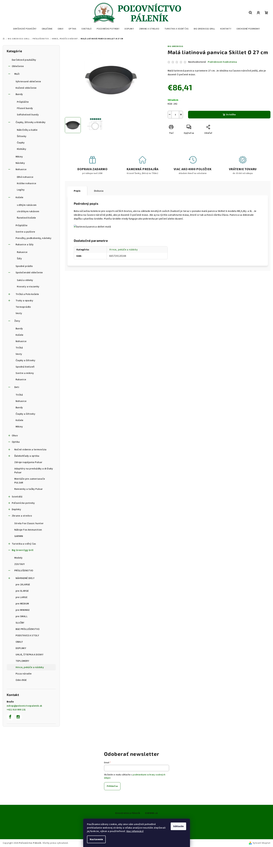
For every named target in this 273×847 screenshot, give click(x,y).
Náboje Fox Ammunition (28, 530)
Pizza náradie (24, 673)
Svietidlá (17, 496)
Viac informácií (135, 831)
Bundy (19, 94)
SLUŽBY (20, 622)
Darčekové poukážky (24, 60)
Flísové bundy (25, 108)
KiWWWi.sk (151, 813)
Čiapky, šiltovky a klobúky (31, 122)
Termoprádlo (23, 307)
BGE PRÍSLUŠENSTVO (28, 629)
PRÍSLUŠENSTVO (23, 570)
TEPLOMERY (22, 661)
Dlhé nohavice (25, 177)
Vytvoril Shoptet (261, 843)
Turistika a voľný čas (24, 544)
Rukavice (22, 252)
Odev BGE (21, 680)
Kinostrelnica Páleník (127, 813)
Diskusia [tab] (99, 191)
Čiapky (21, 142)
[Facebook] (10, 716)
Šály (19, 258)
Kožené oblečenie (26, 88)
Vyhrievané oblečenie (28, 81)
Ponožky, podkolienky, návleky (33, 238)
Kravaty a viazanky (28, 286)
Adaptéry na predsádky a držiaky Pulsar (33, 470)
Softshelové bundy (28, 114)
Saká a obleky (25, 280)
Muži (17, 74)
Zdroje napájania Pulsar (28, 462)
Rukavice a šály (25, 244)
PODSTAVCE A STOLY (27, 635)
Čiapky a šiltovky (25, 360)
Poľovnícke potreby (23, 503)
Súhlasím (178, 826)
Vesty (19, 313)
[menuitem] (25, 28)
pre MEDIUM (22, 603)
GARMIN (18, 536)
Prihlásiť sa (112, 786)
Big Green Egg (175, 46)
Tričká (19, 347)
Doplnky (16, 509)
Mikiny (19, 156)
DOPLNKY (21, 648)
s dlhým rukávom (27, 205)
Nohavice (21, 169)
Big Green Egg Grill (22, 550)
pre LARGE (22, 597)
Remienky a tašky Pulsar (28, 489)
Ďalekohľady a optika (26, 456)
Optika (16, 442)
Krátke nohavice (26, 183)
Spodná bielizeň (25, 367)
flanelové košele (26, 218)
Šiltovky (21, 136)
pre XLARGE (22, 591)
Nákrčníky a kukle (27, 130)
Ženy (17, 321)
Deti (16, 387)
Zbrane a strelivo (22, 515)
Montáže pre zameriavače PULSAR (29, 480)
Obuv (15, 435)
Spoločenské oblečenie (29, 272)
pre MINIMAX (23, 610)
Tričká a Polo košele (27, 294)
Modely (18, 558)
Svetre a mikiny (25, 373)
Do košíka (231, 114)
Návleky (20, 163)
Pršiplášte (23, 102)
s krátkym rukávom (28, 211)
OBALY (19, 642)
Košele (19, 197)
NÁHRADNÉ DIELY (25, 578)
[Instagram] (18, 716)
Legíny (21, 189)
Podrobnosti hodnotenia (222, 62)
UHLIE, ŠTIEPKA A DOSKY (30, 654)
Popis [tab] (77, 191)
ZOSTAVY (19, 564)
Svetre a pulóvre (25, 232)
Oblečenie (18, 66)
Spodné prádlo (24, 266)
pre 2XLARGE (23, 584)
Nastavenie (96, 839)
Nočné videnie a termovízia (30, 449)
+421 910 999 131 (16, 709)
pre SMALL (22, 616)
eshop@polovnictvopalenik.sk (24, 706)
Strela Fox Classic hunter (29, 523)
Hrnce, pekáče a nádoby (30, 667)
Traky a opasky (24, 300)
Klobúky (21, 149)
